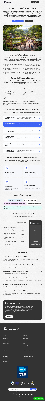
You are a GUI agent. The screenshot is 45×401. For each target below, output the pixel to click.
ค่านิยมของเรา (6, 341)
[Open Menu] (41, 2)
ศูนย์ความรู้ (5, 356)
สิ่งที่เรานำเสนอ (26, 338)
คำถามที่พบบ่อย (6, 359)
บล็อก (4, 354)
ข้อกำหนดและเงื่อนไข (27, 354)
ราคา (24, 343)
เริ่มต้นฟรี (29, 21)
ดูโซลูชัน (35, 2)
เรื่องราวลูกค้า (6, 361)
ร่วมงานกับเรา (6, 343)
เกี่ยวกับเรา (5, 338)
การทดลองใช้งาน (26, 345)
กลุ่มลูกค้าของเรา (26, 341)
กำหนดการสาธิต (18, 21)
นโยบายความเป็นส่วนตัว (28, 356)
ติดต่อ (24, 359)
